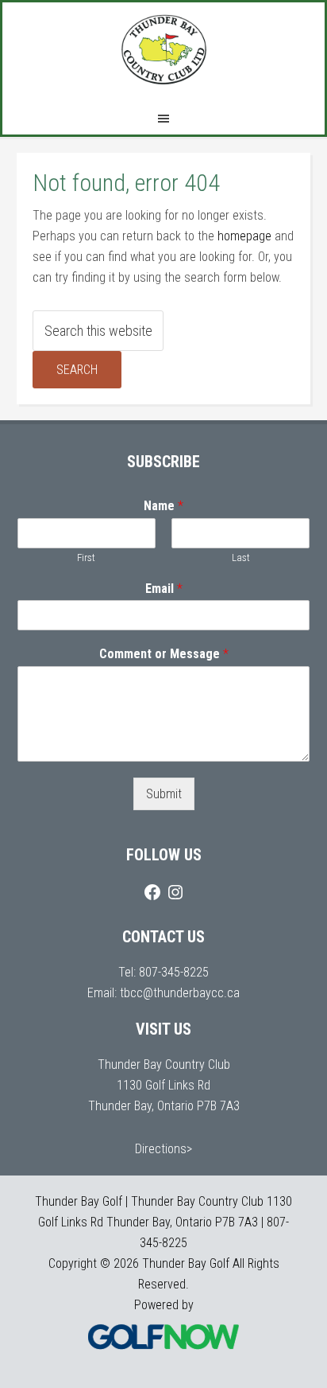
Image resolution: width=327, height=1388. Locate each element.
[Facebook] (152, 892)
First (86, 557)
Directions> (163, 1148)
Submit (164, 793)
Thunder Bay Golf (163, 50)
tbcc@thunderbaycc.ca (180, 992)
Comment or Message (164, 653)
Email (164, 588)
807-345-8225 (174, 972)
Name (163, 505)
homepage (244, 236)
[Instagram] (175, 892)
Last (241, 557)
